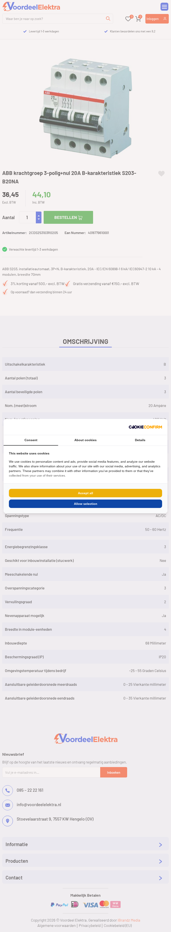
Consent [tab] (30, 440)
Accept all (85, 493)
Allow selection (85, 504)
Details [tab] (140, 440)
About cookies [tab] (85, 440)
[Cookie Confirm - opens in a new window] (145, 427)
